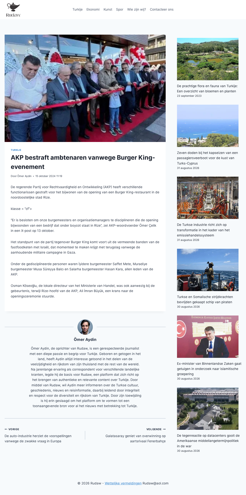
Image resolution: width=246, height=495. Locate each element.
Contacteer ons (162, 9)
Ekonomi (93, 9)
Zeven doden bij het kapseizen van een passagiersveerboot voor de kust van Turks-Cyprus (207, 158)
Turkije (77, 9)
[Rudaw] (13, 10)
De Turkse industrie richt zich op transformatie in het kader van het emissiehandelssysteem (203, 230)
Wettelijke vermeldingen (123, 483)
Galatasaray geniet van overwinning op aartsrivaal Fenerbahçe (136, 435)
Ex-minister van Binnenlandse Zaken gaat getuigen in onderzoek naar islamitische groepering (209, 369)
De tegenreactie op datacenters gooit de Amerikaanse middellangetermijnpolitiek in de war (208, 441)
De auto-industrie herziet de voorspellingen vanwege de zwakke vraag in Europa (38, 435)
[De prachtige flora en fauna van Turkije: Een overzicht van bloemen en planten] (209, 59)
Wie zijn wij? (136, 9)
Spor (119, 9)
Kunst (108, 9)
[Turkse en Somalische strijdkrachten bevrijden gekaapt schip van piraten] (209, 270)
